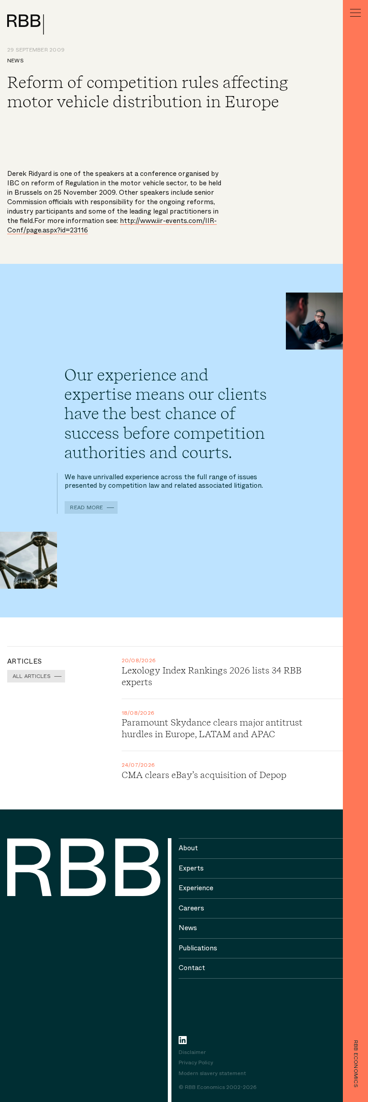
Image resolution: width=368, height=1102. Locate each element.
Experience (196, 888)
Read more (86, 507)
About (188, 848)
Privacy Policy (196, 1063)
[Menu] (355, 13)
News (15, 61)
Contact (192, 968)
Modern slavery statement (212, 1073)
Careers (191, 908)
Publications (198, 948)
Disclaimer (192, 1052)
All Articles (32, 676)
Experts (191, 868)
